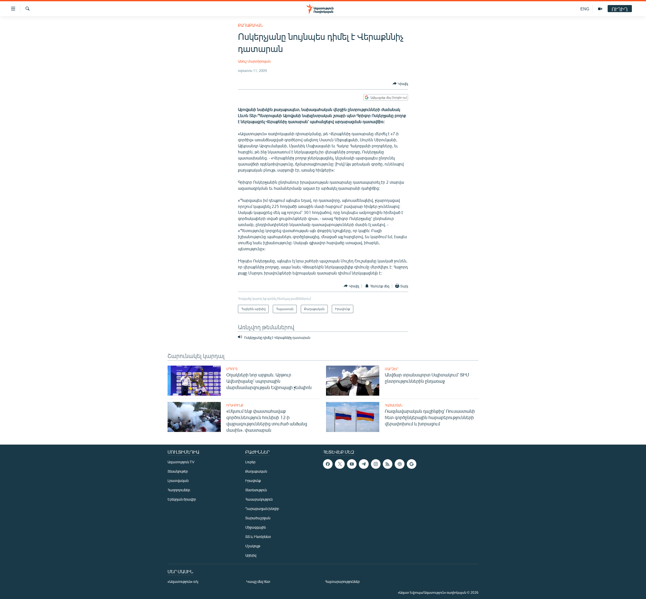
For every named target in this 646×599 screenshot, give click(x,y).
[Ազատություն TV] (600, 9)
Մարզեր (391, 369)
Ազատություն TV (181, 462)
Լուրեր (250, 462)
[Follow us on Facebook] (328, 464)
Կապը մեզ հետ (258, 581)
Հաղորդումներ (179, 490)
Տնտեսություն (256, 490)
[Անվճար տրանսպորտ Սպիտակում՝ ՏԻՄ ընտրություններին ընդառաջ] (352, 381)
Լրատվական (178, 480)
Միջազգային (255, 527)
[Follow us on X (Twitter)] (339, 464)
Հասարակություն (259, 499)
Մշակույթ (252, 546)
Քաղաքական (250, 25)
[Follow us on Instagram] (376, 464)
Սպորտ (231, 369)
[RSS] (387, 464)
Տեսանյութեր (178, 471)
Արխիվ (250, 555)
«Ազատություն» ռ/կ (183, 581)
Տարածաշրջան (257, 518)
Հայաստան (393, 405)
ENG (584, 8)
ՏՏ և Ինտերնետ (258, 536)
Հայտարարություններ (342, 581)
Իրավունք (234, 405)
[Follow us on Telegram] (363, 464)
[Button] (400, 83)
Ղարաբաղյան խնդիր (262, 508)
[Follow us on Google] (411, 464)
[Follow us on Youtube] (352, 464)
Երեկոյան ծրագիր (182, 499)
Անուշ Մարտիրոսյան (254, 61)
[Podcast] (399, 464)
